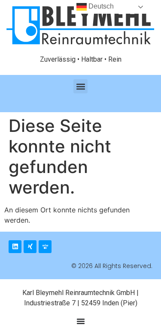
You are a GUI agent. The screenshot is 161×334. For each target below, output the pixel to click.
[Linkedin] (15, 246)
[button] (80, 86)
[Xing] (30, 246)
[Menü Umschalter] (80, 321)
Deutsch (100, 6)
